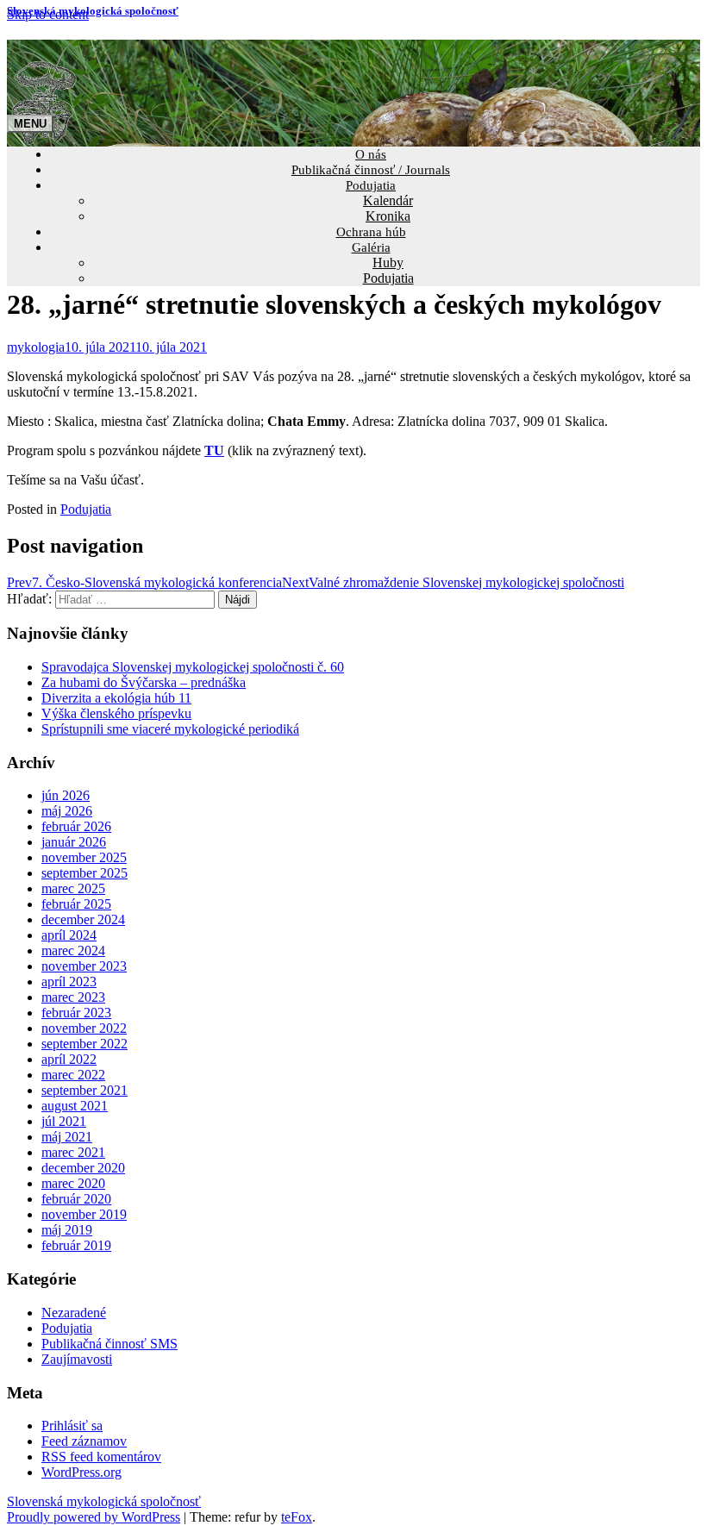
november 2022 (84, 1028)
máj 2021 (66, 1136)
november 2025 (84, 857)
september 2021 (84, 1090)
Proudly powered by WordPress (93, 1517)
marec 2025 (73, 888)
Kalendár (388, 200)
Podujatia (371, 185)
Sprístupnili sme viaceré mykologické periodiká (170, 729)
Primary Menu (30, 124)
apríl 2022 (69, 1059)
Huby (388, 262)
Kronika (388, 216)
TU (214, 450)
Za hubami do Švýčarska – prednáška (143, 682)
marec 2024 (73, 950)
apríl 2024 (69, 935)
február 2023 (76, 1012)
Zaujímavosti (76, 1359)
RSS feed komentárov (101, 1456)
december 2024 (83, 919)
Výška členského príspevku (116, 713)
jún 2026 (65, 795)
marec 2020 (73, 1183)
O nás (370, 154)
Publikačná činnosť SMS (109, 1343)
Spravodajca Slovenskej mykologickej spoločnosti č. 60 (192, 667)
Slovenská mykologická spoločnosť (92, 10)
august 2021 (74, 1105)
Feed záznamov (84, 1441)
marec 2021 (73, 1152)
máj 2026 (66, 811)
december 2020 (83, 1167)
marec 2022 (73, 1074)
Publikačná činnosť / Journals (370, 170)
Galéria (371, 247)
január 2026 (73, 842)
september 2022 (84, 1043)
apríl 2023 (69, 981)
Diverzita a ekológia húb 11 (116, 698)
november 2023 (84, 966)
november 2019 (84, 1214)
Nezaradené (73, 1312)
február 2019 (76, 1245)
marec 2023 (73, 997)
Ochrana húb (371, 232)
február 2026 (76, 826)
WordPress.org (81, 1472)
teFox (296, 1517)
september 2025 (84, 873)
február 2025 (76, 904)
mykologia (36, 347)
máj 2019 (66, 1229)
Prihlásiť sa (72, 1425)
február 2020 (76, 1198)
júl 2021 (63, 1121)
